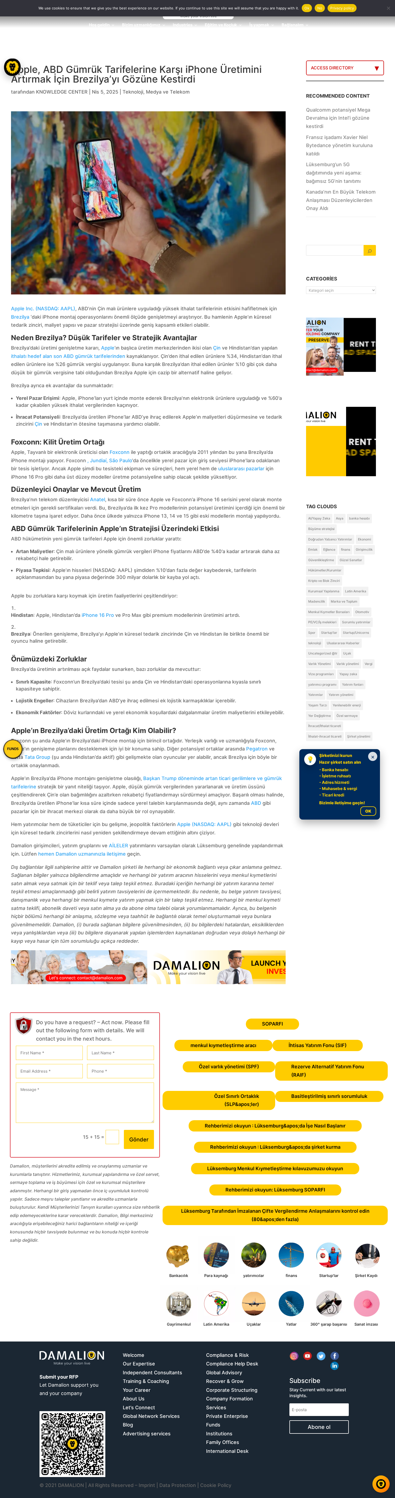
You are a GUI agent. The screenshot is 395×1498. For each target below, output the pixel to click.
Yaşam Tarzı (317, 705)
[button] (13, 749)
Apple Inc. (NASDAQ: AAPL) (43, 308)
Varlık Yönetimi (319, 664)
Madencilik (316, 601)
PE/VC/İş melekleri (322, 622)
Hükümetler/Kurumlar (325, 570)
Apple (107, 348)
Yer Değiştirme (319, 716)
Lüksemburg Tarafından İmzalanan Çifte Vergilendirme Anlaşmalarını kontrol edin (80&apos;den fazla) (275, 1215)
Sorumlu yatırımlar (356, 622)
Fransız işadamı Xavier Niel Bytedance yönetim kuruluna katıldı (339, 145)
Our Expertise (139, 1364)
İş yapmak (259, 25)
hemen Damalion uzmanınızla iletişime (82, 854)
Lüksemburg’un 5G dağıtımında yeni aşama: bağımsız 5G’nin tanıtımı (333, 173)
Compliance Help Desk (232, 1364)
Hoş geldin (99, 25)
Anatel (97, 499)
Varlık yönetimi (347, 664)
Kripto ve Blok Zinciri (324, 581)
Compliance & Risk (227, 1355)
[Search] (370, 250)
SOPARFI (272, 1024)
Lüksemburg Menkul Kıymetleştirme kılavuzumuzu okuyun (275, 1168)
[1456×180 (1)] (148, 982)
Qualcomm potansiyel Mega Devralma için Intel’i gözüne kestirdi (338, 118)
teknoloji (314, 643)
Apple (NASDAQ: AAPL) (204, 824)
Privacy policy (342, 8)
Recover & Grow (225, 1381)
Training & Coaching (146, 1381)
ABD (256, 803)
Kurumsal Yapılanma (323, 591)
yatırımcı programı (322, 684)
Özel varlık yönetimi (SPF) (229, 1066)
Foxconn (120, 452)
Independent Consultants (152, 1372)
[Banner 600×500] (341, 463)
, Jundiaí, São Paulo (109, 460)
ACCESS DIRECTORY (332, 67)
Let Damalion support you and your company (69, 1385)
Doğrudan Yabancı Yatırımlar (330, 539)
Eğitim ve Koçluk (221, 25)
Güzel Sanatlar (351, 560)
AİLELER (118, 845)
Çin (217, 348)
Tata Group (37, 757)
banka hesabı (359, 518)
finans (345, 549)
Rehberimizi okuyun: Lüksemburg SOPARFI (275, 1190)
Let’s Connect (139, 1407)
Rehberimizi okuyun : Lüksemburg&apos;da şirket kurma (275, 1147)
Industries (182, 25)
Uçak (347, 653)
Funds (213, 1425)
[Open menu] (12, 67)
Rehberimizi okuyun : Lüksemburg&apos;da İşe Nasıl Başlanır (275, 1126)
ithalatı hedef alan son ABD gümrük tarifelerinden (68, 356)
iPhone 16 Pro (98, 615)
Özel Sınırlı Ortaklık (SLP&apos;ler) (236, 1100)
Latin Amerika (355, 591)
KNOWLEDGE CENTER (62, 92)
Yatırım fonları (352, 684)
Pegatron (257, 749)
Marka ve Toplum (344, 601)
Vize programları (321, 674)
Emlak (313, 549)
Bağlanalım (293, 25)
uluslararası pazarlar (241, 468)
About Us (134, 1398)
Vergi (368, 664)
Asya (339, 518)
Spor (311, 633)
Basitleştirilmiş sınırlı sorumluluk (329, 1096)
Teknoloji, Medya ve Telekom (156, 92)
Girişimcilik (364, 549)
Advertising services (147, 1433)
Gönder (139, 1139)
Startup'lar (329, 633)
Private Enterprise (227, 1416)
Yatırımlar (315, 695)
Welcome (133, 1355)
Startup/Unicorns (356, 633)
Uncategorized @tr (322, 653)
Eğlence (329, 549)
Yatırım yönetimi (341, 695)
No (319, 8)
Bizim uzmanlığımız (141, 25)
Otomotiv (362, 612)
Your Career (136, 1390)
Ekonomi (364, 539)
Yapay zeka (348, 674)
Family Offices (222, 1442)
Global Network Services (151, 1416)
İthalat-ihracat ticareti (325, 736)
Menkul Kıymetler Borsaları (329, 612)
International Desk (227, 1451)
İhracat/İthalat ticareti (324, 726)
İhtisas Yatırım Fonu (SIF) (318, 1045)
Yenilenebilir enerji (347, 705)
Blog (128, 1425)
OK (368, 811)
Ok (306, 8)
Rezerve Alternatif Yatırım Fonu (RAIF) (327, 1071)
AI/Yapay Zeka (319, 518)
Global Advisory (224, 1372)
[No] (388, 8)
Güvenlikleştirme (321, 560)
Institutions (219, 1433)
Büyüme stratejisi (321, 529)
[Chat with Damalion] (381, 1484)
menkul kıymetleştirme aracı (223, 1045)
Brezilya (20, 317)
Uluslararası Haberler (343, 643)
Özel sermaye (347, 716)
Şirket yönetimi (358, 736)
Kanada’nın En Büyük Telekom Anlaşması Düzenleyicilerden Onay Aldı (341, 200)
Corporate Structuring (231, 1390)
